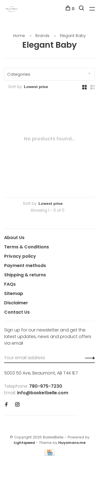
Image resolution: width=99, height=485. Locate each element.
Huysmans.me (72, 442)
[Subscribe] (88, 358)
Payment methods (25, 265)
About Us (14, 237)
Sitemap (13, 293)
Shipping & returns (25, 275)
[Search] (82, 9)
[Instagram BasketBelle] (17, 405)
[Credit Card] (49, 454)
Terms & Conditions (26, 247)
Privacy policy (20, 256)
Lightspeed (24, 442)
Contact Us (17, 312)
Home (19, 35)
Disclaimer (16, 303)
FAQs (10, 284)
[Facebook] (6, 405)
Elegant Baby (73, 35)
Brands (42, 35)
